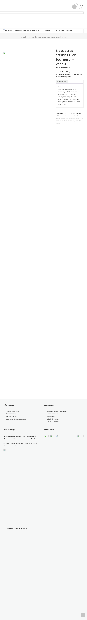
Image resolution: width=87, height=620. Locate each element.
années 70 (62, 116)
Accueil (23, 37)
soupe (62, 121)
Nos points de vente (12, 411)
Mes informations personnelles (57, 411)
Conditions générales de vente (16, 419)
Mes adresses (51, 416)
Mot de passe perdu (53, 422)
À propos (18, 31)
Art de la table (32, 37)
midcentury (74, 118)
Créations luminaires (31, 31)
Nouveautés (59, 31)
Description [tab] (61, 81)
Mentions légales (11, 416)
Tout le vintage (46, 31)
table (66, 121)
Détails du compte (53, 419)
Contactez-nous (11, 414)
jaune (68, 118)
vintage (58, 123)
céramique (76, 116)
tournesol (71, 121)
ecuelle (63, 118)
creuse (58, 118)
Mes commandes (52, 414)
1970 (57, 116)
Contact (68, 31)
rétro (57, 121)
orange (80, 118)
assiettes (70, 116)
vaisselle (78, 121)
